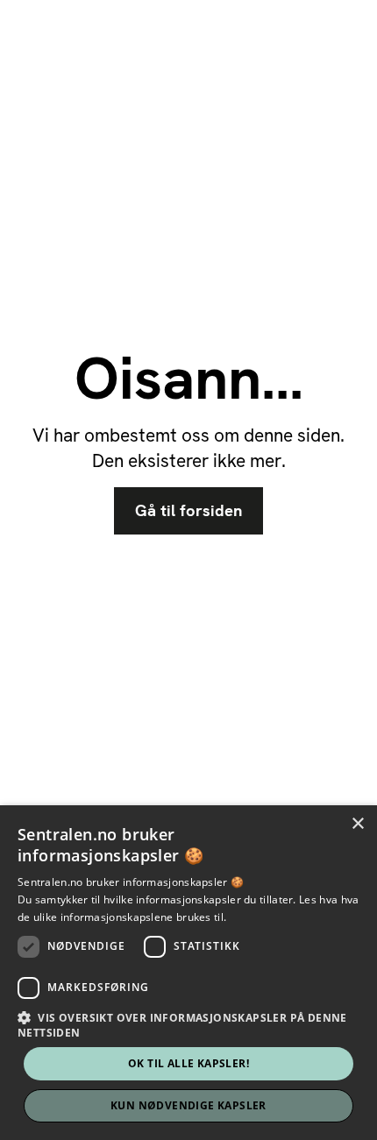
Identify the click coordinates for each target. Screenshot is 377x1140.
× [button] (357, 824)
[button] (188, 1024)
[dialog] (188, 972)
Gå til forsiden (188, 510)
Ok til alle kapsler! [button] (188, 1063)
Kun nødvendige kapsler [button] (188, 1105)
